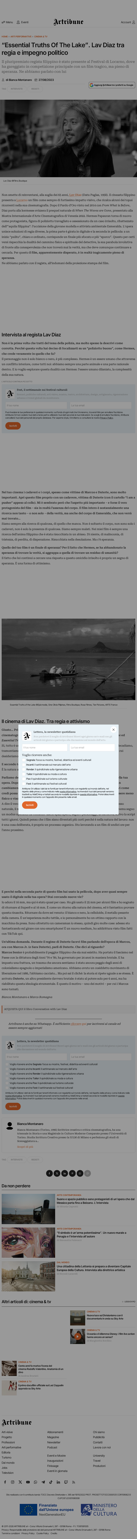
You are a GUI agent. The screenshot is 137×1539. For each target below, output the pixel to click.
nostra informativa (68, 791)
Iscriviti (30, 805)
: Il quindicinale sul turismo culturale (46, 778)
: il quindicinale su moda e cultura (46, 774)
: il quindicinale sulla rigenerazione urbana (52, 769)
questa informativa (88, 794)
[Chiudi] (113, 729)
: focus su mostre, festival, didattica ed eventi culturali (58, 760)
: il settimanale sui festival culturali (46, 783)
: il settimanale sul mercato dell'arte (48, 764)
